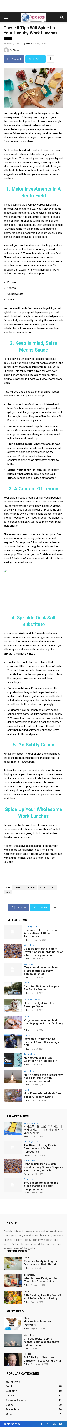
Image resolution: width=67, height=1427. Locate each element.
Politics (27, 1016)
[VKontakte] (54, 1424)
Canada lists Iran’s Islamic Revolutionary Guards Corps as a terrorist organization (43, 952)
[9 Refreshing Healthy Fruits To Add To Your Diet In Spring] (13, 1297)
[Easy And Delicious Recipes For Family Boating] (13, 988)
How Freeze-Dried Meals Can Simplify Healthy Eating (42, 1095)
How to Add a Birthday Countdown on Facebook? (40, 1059)
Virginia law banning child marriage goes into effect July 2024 (43, 1023)
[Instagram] (48, 1424)
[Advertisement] (33, 6)
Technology (29, 1054)
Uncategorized (31, 926)
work (8, 892)
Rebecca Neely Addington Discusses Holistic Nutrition (41, 1263)
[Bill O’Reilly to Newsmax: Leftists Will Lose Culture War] (13, 1359)
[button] (6, 17)
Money (27, 1318)
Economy (28, 964)
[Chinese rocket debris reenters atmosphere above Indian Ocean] (13, 1340)
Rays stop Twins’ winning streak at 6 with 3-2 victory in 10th (42, 1042)
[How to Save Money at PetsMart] (13, 1323)
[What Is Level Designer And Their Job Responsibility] (13, 1280)
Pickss (16, 50)
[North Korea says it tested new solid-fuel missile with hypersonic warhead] (13, 1076)
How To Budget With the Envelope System (39, 1005)
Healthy (17, 887)
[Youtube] (60, 1424)
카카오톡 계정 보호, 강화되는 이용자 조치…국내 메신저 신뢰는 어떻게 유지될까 (43, 1130)
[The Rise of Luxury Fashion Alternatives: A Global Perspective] (13, 932)
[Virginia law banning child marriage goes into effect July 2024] (13, 1022)
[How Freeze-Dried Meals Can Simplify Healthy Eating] (13, 1095)
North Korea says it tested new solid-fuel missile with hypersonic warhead (43, 1078)
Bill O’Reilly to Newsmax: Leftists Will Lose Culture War (42, 1359)
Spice (42, 887)
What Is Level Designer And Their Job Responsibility (41, 1280)
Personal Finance (32, 1000)
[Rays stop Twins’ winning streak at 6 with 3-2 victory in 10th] (13, 1041)
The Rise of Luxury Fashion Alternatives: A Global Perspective (41, 933)
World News (29, 945)
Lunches (30, 887)
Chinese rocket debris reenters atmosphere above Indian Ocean (41, 1342)
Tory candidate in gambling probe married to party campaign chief (41, 971)
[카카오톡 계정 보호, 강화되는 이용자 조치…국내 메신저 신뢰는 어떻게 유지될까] (13, 1128)
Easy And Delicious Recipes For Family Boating (41, 988)
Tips (52, 887)
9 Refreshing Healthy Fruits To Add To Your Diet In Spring (43, 1297)
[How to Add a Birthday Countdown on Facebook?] (13, 1059)
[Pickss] (7, 50)
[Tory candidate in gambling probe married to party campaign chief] (13, 969)
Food (7, 38)
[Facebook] (41, 1424)
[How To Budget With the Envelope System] (13, 1005)
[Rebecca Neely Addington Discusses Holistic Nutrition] (13, 1263)
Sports (27, 1035)
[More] (50, 59)
